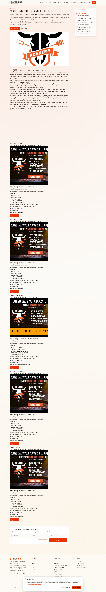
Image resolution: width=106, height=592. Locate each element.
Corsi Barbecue (73, 2)
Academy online (58, 569)
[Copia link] (22, 28)
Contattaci (57, 561)
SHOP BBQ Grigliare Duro (60, 565)
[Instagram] (17, 573)
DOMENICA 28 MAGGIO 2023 (85, 22)
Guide (54, 2)
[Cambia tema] (89, 2)
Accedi (94, 2)
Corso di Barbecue (59, 567)
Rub (46, 2)
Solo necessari (66, 587)
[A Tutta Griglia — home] (16, 2)
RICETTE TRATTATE (83, 15)
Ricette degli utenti (81, 567)
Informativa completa (35, 584)
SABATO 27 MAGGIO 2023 (84, 18)
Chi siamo (56, 563)
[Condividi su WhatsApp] (26, 28)
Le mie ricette (80, 565)
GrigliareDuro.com (58, 572)
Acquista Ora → (14, 216)
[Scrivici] (24, 573)
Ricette (41, 2)
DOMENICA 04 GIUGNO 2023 (85, 31)
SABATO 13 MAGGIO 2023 (84, 13)
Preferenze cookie (58, 576)
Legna (50, 2)
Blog (33, 572)
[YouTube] (14, 573)
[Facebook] (11, 573)
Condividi (15, 28)
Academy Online (82, 2)
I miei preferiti (80, 563)
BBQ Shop (66, 2)
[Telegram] (20, 573)
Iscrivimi (58, 540)
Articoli (59, 2)
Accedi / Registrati (81, 561)
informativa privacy (42, 539)
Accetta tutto (76, 587)
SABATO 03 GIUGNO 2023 (84, 27)
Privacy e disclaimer (59, 574)
